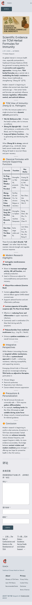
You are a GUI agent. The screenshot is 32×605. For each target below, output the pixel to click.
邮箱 (5, 517)
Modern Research (9, 54)
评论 (5, 481)
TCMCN (9, 3)
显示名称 (6, 507)
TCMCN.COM (25, 596)
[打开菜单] (31, 3)
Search (6, 9)
